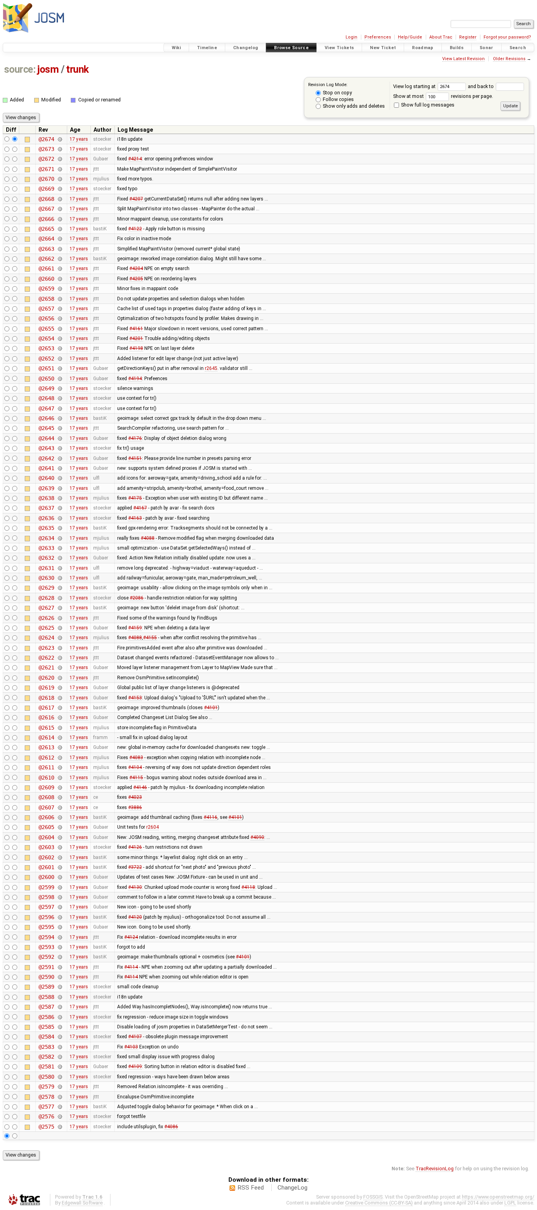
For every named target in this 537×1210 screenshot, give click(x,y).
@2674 (46, 139)
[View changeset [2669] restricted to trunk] (59, 189)
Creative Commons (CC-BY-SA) (379, 1203)
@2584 (46, 1036)
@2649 (46, 388)
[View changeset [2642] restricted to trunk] (59, 458)
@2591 (46, 967)
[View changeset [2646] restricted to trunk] (59, 418)
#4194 (135, 378)
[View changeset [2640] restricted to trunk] (59, 478)
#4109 (135, 1066)
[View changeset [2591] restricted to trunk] (59, 967)
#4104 (135, 767)
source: (20, 69)
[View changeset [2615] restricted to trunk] (59, 728)
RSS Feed (250, 1187)
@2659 (46, 288)
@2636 (46, 518)
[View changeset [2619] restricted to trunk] (59, 687)
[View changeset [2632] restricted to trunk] (59, 558)
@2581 (46, 1066)
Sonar (486, 47)
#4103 (131, 1047)
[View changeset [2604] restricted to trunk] (59, 837)
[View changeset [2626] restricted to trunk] (59, 618)
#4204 (136, 268)
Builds (456, 47)
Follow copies (338, 99)
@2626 (46, 618)
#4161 (136, 328)
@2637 (46, 508)
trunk (77, 69)
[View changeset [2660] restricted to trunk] (59, 279)
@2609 (46, 787)
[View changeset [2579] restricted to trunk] (59, 1086)
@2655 (46, 328)
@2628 (46, 598)
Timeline (207, 47)
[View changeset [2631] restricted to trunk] (59, 568)
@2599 (46, 887)
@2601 (46, 867)
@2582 (46, 1057)
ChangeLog (292, 1187)
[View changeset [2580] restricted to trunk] (59, 1077)
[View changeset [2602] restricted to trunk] (59, 857)
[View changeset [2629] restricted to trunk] (59, 588)
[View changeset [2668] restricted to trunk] (59, 199)
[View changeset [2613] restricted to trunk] (59, 747)
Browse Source (291, 47)
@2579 (46, 1086)
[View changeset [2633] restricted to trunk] (59, 548)
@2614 (46, 737)
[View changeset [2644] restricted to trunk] (59, 438)
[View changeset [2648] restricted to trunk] (59, 398)
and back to (481, 86)
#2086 (136, 598)
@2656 (46, 318)
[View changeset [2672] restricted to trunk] (59, 159)
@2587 (46, 1007)
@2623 (46, 648)
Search (517, 47)
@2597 (46, 907)
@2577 (46, 1106)
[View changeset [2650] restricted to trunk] (59, 378)
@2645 (46, 428)
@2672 (46, 159)
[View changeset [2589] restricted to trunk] (59, 987)
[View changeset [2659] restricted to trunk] (59, 288)
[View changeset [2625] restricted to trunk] (59, 628)
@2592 (46, 957)
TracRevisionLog (435, 1168)
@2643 (46, 448)
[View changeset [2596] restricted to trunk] (59, 917)
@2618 (46, 698)
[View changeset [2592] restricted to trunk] (59, 957)
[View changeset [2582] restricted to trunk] (59, 1057)
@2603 (46, 847)
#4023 (135, 797)
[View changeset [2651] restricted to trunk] (59, 368)
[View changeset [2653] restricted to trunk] (59, 348)
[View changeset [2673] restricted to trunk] (59, 149)
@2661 (46, 268)
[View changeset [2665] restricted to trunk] (59, 229)
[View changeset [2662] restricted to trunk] (59, 259)
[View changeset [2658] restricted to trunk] (59, 299)
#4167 (140, 508)
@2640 (46, 478)
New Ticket (383, 47)
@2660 (46, 279)
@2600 (46, 877)
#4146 (140, 787)
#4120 (135, 917)
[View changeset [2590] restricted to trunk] (59, 977)
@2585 (46, 1027)
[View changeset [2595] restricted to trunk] (59, 927)
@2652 (46, 358)
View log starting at (415, 86)
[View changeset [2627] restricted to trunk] (59, 608)
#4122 (135, 229)
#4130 (135, 887)
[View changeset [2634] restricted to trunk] (59, 538)
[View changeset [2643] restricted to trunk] (59, 448)
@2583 (46, 1047)
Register (467, 37)
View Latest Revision (463, 58)
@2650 (46, 378)
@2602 (46, 857)
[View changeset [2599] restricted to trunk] (59, 887)
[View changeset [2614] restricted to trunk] (59, 737)
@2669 (46, 189)
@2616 (46, 717)
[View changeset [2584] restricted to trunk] (59, 1036)
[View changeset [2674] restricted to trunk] (59, 139)
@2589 (46, 987)
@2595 (46, 927)
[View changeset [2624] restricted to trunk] (59, 637)
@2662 (46, 259)
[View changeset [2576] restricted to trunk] (59, 1116)
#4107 (135, 1036)
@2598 (46, 897)
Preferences (377, 37)
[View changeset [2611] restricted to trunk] (59, 767)
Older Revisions (509, 58)
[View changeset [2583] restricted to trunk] (59, 1047)
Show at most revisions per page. (443, 96)
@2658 (46, 299)
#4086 (171, 1126)
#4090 (257, 837)
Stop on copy (337, 93)
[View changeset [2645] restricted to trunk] (59, 428)
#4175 (135, 498)
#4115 (136, 777)
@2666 (46, 219)
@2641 (46, 468)
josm (48, 69)
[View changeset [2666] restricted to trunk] (59, 219)
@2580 (46, 1077)
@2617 (46, 707)
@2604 (46, 837)
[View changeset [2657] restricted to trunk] (59, 308)
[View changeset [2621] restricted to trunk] (59, 667)
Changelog (245, 47)
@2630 (46, 578)
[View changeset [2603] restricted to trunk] (59, 847)
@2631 (46, 568)
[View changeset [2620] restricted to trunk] (59, 678)
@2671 (46, 169)
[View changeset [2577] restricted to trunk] (59, 1106)
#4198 (136, 348)
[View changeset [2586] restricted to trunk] (59, 1017)
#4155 (150, 637)
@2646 (46, 418)
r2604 (152, 827)
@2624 (46, 637)
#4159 (135, 628)
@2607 (46, 807)
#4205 (136, 278)
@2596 (46, 917)
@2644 (46, 438)
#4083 (136, 757)
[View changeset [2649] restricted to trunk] (59, 388)
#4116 (210, 817)
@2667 (46, 209)
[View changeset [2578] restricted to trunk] (59, 1097)
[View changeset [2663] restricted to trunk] (59, 249)
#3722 (135, 867)
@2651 (46, 368)
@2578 (46, 1097)
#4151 (135, 458)
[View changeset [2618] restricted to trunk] (59, 698)
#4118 (248, 887)
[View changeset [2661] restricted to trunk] (59, 268)
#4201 (136, 338)
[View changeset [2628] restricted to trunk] (59, 598)
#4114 (131, 967)
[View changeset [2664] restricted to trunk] (59, 238)
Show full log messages (427, 105)
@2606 (46, 817)
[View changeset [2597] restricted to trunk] (59, 907)
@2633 (46, 548)
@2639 (46, 488)
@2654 (46, 338)
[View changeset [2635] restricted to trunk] (59, 528)
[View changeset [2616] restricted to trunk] (59, 717)
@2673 (46, 149)
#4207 (136, 199)
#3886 (135, 807)
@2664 (46, 238)
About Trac (440, 37)
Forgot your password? (507, 37)
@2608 (46, 797)
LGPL (510, 1203)
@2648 (46, 398)
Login (351, 37)
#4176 (135, 438)
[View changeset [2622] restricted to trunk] (59, 658)
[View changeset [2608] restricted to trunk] (59, 797)
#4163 (135, 518)
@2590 (46, 977)
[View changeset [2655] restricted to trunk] (59, 328)
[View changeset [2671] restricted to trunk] (59, 169)
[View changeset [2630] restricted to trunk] (59, 578)
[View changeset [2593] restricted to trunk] (59, 947)
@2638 (46, 498)
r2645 (211, 368)
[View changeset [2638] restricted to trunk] (59, 498)
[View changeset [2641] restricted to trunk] (59, 468)
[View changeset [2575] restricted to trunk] (59, 1127)
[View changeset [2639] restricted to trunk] (59, 488)
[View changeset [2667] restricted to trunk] (59, 209)
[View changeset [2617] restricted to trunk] (59, 707)
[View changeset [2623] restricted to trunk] (59, 648)
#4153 (135, 698)
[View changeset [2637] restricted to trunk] (59, 508)
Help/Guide (410, 37)
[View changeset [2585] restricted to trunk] (59, 1027)
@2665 (46, 229)
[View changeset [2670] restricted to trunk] (59, 179)
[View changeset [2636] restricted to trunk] (59, 518)
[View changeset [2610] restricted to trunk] (59, 777)
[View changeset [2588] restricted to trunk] (59, 997)
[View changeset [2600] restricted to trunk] (59, 877)
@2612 (46, 757)
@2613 (46, 747)
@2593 (46, 947)
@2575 (46, 1127)
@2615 (46, 728)
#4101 (211, 707)
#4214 (135, 159)
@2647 (46, 408)
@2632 (46, 558)
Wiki (176, 47)
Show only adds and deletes (353, 106)
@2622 (46, 658)
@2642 (46, 458)
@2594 (46, 937)
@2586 (46, 1017)
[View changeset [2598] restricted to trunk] (59, 897)
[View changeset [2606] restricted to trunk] (59, 817)
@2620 (46, 678)
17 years (79, 139)
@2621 (46, 667)
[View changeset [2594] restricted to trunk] (59, 937)
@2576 (46, 1116)
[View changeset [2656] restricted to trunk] (59, 318)
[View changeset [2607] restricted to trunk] (59, 807)
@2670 (46, 179)
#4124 (131, 937)
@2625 (46, 628)
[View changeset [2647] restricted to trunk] (59, 408)
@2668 (46, 199)
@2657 (46, 308)
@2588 (46, 997)
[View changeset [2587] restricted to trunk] (59, 1007)
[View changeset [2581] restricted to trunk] (59, 1066)
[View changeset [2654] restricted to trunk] (59, 338)
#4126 (135, 847)
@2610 (46, 777)
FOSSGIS (373, 1197)
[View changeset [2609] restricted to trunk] (59, 787)
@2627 (46, 608)
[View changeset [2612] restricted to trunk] (59, 757)
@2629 (46, 588)
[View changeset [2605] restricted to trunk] (59, 827)
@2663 (46, 249)
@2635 (46, 528)
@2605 (46, 827)
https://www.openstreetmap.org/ (498, 1197)
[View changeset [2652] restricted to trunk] (59, 358)
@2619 (46, 687)
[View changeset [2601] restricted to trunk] (59, 867)
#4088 (147, 538)
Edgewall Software (82, 1203)
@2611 (46, 767)
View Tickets (339, 47)
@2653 (46, 348)
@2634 (46, 538)
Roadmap (423, 47)
